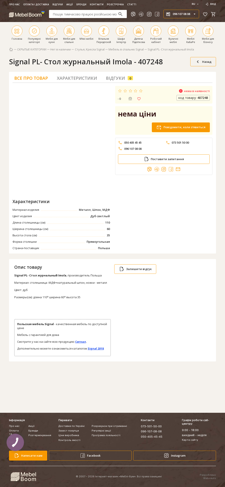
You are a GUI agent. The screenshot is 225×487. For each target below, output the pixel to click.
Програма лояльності (106, 435)
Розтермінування (39, 435)
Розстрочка (115, 4)
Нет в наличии (60, 49)
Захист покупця (68, 430)
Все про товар (31, 78)
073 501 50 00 (180, 142)
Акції (69, 4)
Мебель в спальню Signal (126, 49)
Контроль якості (69, 440)
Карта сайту (190, 439)
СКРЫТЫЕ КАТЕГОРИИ (31, 49)
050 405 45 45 (133, 142)
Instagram (178, 455)
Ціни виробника (68, 435)
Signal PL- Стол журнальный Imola (171, 49)
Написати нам (31, 455)
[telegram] (141, 14)
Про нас (14, 4)
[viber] (133, 14)
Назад (206, 62)
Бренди (81, 4)
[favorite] (205, 14)
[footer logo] (23, 477)
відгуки (118, 78)
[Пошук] (122, 14)
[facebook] (157, 14)
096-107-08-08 (151, 431)
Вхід (213, 4)
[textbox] (88, 14)
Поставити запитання (167, 159)
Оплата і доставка (36, 4)
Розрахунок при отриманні (109, 426)
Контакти (96, 4)
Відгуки (58, 4)
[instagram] (149, 14)
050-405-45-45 (151, 436)
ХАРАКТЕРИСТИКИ (77, 78)
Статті (131, 4)
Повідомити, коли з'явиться (184, 127)
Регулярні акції (101, 430)
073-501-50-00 (151, 426)
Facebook (93, 455)
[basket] (213, 14)
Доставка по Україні (71, 426)
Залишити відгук (139, 269)
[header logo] (27, 14)
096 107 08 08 (133, 149)
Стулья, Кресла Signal (90, 49)
